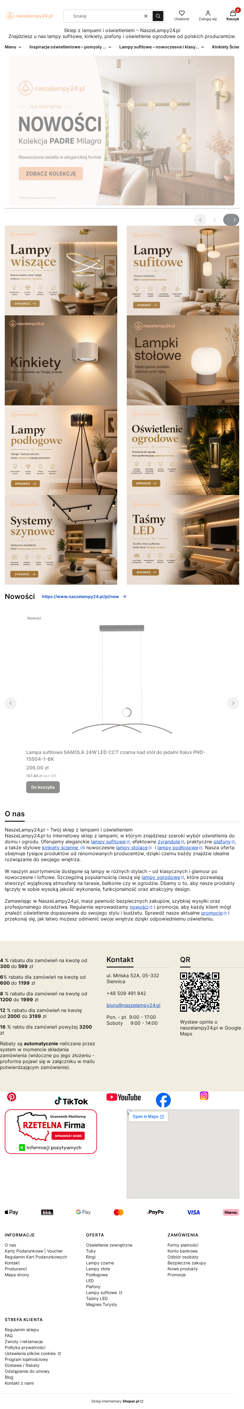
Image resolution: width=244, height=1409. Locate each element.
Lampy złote (98, 1268)
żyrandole (169, 842)
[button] (158, 16)
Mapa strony (17, 1274)
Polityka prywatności (25, 1347)
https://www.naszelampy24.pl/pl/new (80, 596)
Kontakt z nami (19, 1383)
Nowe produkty (183, 1268)
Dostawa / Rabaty (22, 1365)
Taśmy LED (97, 1298)
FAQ (9, 1335)
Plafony (93, 1286)
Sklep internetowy (115, 1401)
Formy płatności (183, 1244)
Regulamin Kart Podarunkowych (36, 1256)
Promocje (177, 1274)
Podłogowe (97, 1274)
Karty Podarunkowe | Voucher (34, 1250)
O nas (10, 1244)
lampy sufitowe (108, 842)
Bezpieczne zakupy (187, 1262)
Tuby (91, 1250)
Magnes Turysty (101, 1304)
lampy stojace (132, 847)
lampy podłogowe (177, 847)
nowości (139, 907)
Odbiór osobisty (183, 1256)
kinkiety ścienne (60, 847)
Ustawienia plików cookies (31, 1353)
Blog (9, 1377)
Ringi (91, 1256)
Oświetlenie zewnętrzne (109, 1244)
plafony (222, 842)
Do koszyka (43, 787)
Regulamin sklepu (22, 1329)
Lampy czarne (100, 1262)
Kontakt (12, 1262)
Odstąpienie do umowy (27, 1371)
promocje (212, 913)
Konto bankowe (183, 1250)
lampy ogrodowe (161, 877)
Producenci (16, 1268)
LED (90, 1280)
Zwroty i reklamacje (24, 1341)
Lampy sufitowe (102, 1292)
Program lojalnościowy (26, 1359)
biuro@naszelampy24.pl (133, 1005)
